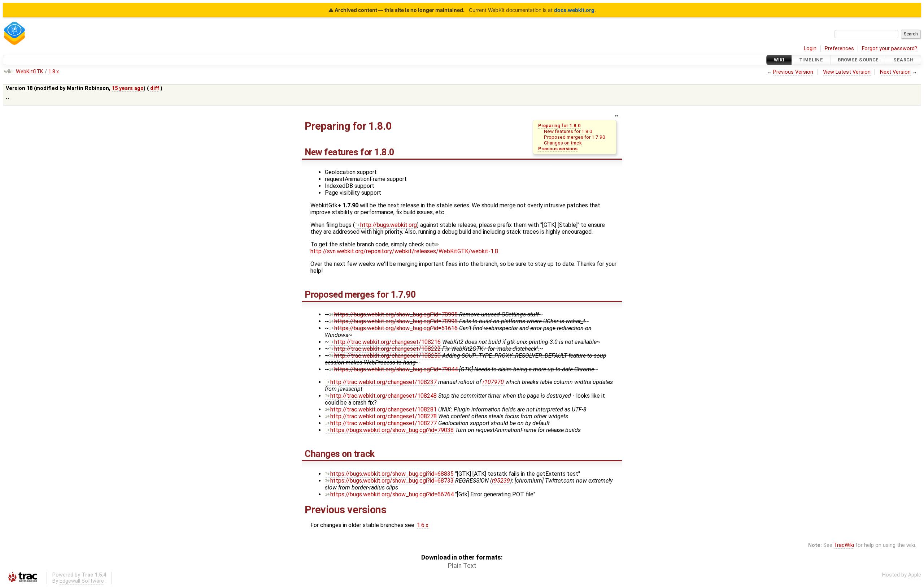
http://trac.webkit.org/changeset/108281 (383, 409)
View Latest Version (847, 72)
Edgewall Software (82, 581)
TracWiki (844, 545)
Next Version (895, 72)
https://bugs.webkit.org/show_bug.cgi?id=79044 (396, 369)
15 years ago (128, 88)
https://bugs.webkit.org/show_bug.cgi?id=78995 (396, 314)
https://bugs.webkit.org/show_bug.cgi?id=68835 (392, 473)
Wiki (779, 59)
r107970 (493, 382)
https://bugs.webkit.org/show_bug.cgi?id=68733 (392, 480)
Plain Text (462, 565)
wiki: (9, 72)
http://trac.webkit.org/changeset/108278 (383, 416)
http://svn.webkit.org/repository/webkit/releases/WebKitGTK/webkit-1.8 (404, 251)
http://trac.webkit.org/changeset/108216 (387, 341)
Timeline (811, 59)
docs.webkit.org (574, 10)
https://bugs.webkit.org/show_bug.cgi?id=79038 (392, 430)
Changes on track (563, 143)
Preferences (839, 49)
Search (903, 59)
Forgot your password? (889, 49)
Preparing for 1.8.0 (559, 125)
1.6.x (422, 525)
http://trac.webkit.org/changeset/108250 (387, 355)
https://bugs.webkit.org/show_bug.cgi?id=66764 (392, 494)
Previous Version (793, 72)
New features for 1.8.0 (568, 131)
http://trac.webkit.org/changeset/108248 (383, 395)
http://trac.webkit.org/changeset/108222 (387, 348)
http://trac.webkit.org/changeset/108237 (383, 382)
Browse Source (858, 59)
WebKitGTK (29, 72)
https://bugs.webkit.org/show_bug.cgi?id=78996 (396, 321)
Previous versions (558, 148)
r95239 (501, 480)
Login (810, 49)
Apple (914, 575)
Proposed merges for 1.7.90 (574, 137)
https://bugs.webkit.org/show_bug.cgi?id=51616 (396, 328)
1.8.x (53, 72)
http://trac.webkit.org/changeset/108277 (383, 423)
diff (154, 88)
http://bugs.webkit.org (388, 224)
